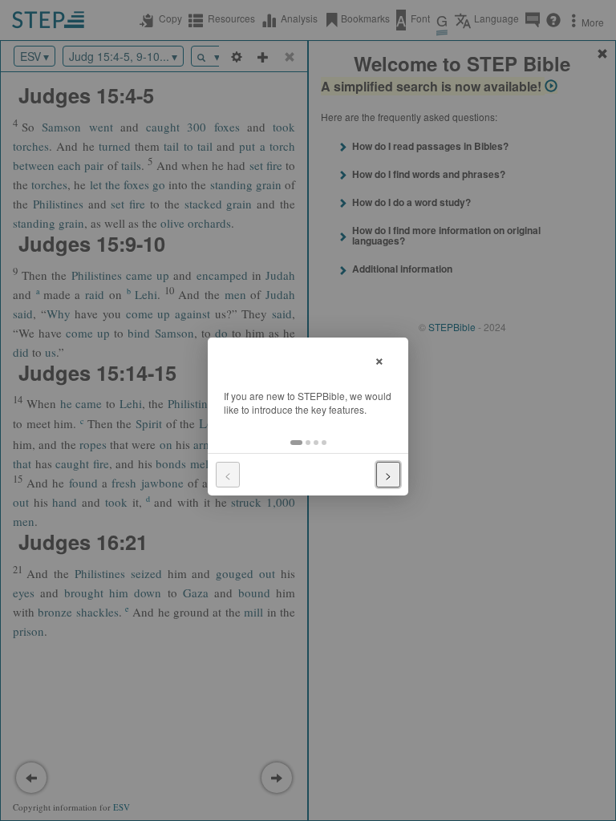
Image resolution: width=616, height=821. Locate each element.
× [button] (379, 358)
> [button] (388, 475)
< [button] (228, 475)
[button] (296, 442)
